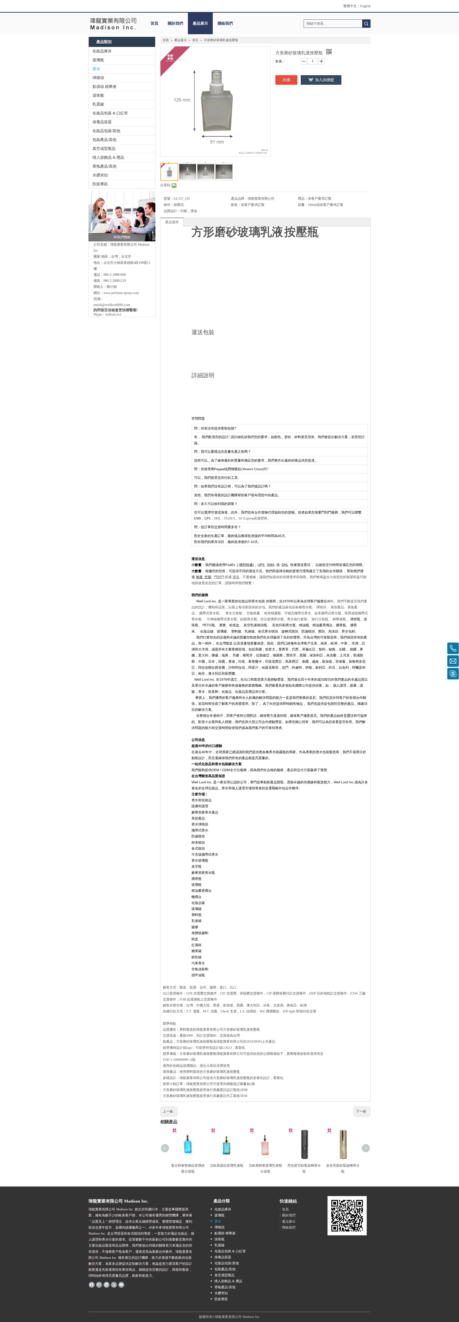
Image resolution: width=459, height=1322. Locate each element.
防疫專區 (100, 184)
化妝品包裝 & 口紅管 (110, 113)
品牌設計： (172, 211)
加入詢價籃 (324, 80)
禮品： (303, 198)
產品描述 (172, 222)
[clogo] (112, 23)
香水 (96, 69)
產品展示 (200, 23)
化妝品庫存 (102, 51)
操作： (169, 205)
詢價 (286, 80)
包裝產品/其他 (104, 140)
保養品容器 (102, 122)
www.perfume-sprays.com (121, 293)
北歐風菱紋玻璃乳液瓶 (226, 1165)
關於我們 (175, 23)
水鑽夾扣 (100, 175)
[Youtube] (121, 1285)
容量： (303, 205)
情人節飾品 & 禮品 (108, 157)
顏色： (236, 205)
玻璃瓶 (98, 60)
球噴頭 (98, 78)
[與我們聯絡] (121, 216)
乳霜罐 (98, 104)
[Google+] (99, 1285)
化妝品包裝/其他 (106, 131)
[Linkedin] (106, 1285)
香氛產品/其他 (104, 166)
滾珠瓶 (98, 95)
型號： (169, 198)
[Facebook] (92, 1285)
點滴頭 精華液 (104, 87)
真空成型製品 (104, 149)
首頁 (154, 23)
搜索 (366, 24)
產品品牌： (239, 198)
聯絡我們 (225, 23)
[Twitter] (114, 1285)
